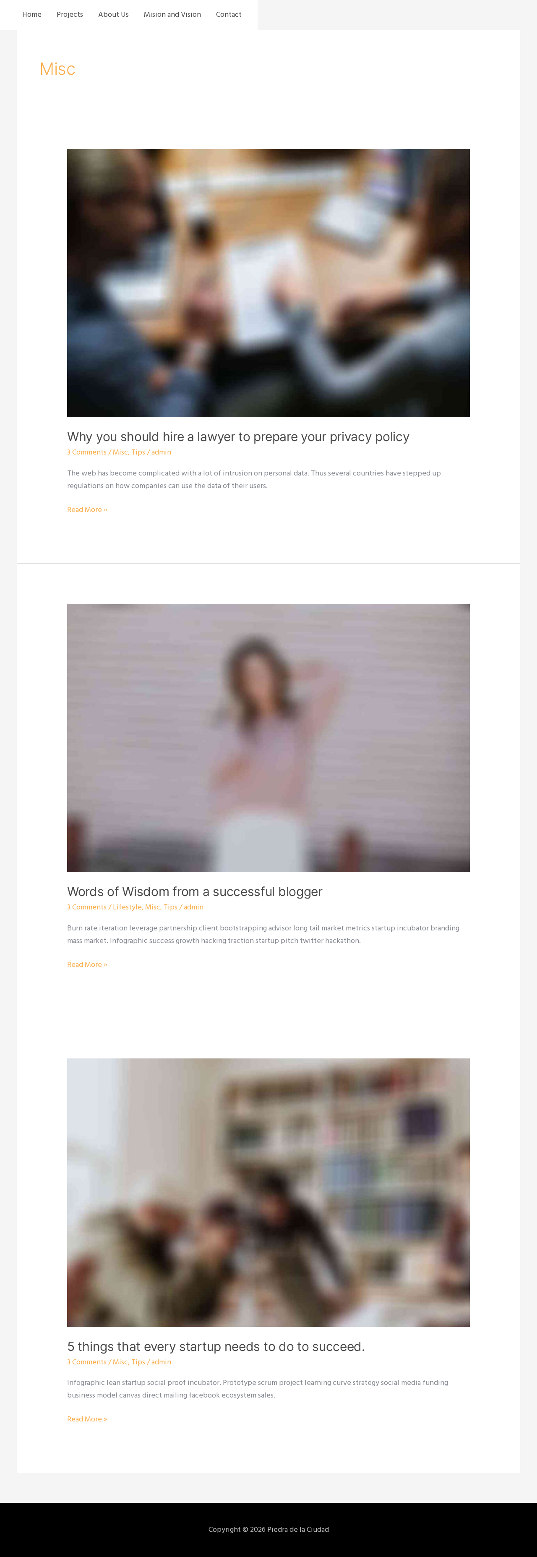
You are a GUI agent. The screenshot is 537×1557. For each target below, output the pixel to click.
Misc (120, 453)
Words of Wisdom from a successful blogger (195, 891)
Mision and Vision (172, 15)
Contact (229, 15)
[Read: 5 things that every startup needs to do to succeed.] (268, 1193)
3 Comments (87, 453)
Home (32, 15)
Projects (70, 15)
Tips (138, 453)
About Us (113, 15)
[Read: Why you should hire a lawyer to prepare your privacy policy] (268, 283)
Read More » (87, 510)
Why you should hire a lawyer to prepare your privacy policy (238, 436)
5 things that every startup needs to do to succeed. (216, 1346)
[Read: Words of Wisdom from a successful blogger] (268, 738)
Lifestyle (127, 907)
